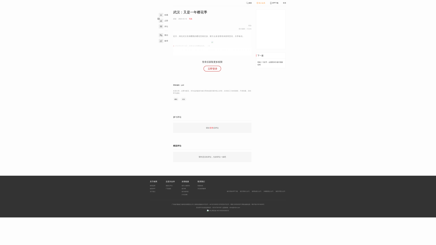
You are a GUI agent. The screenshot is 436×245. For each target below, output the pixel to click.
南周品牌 (152, 185)
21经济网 (184, 194)
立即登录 (212, 68)
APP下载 (275, 3)
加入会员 (262, 3)
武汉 (183, 99)
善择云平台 (169, 185)
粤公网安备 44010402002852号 (219, 210)
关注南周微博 (202, 188)
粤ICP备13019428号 (258, 204)
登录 (284, 3)
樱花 (176, 99)
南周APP (152, 188)
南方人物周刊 (186, 185)
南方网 (184, 188)
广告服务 (168, 188)
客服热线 (200, 185)
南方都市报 (185, 191)
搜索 (250, 3)
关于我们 (152, 191)
